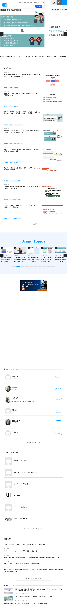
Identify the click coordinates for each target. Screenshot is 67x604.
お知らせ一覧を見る (33, 578)
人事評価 (6, 124)
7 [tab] (40, 266)
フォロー (58, 377)
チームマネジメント (18, 124)
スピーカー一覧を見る (33, 442)
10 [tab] (53, 266)
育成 (9, 218)
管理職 (11, 124)
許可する (39, 6)
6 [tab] (35, 266)
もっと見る (33, 224)
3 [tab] (22, 266)
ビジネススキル (13, 180)
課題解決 (16, 87)
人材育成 (6, 180)
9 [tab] (49, 266)
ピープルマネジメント (17, 218)
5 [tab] (31, 266)
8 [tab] (44, 266)
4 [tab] (27, 266)
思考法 (5, 87)
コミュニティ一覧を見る (33, 528)
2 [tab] (18, 266)
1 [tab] (14, 266)
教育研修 (10, 87)
